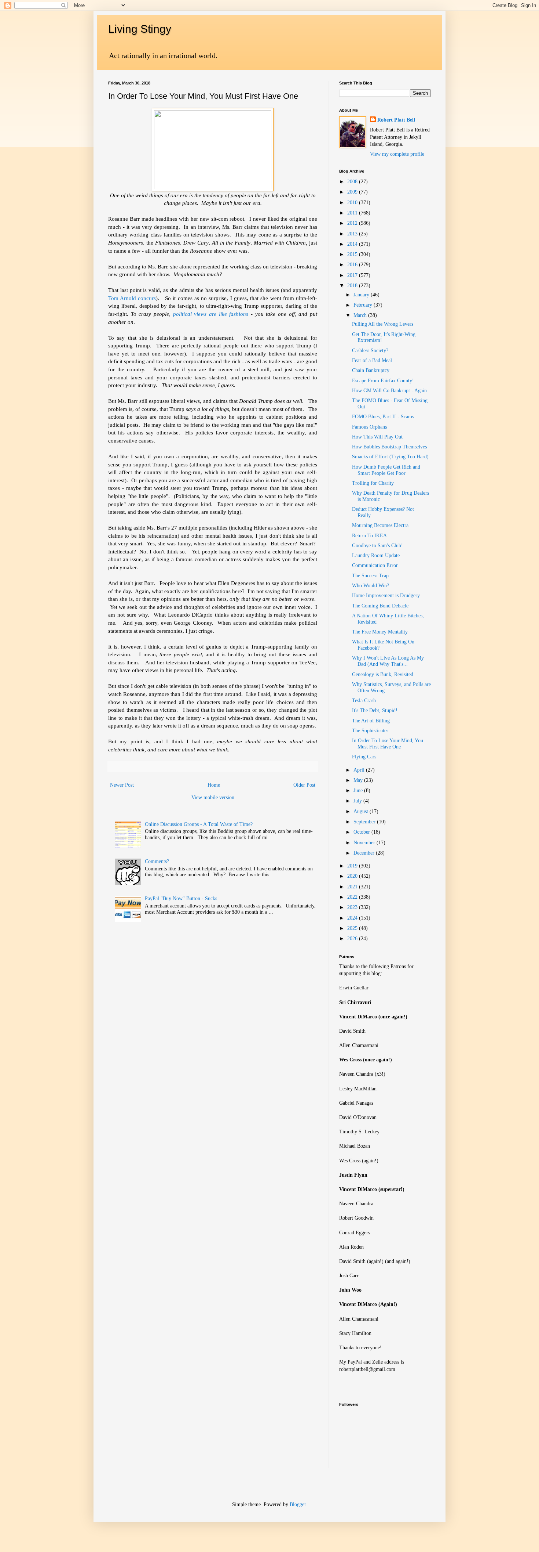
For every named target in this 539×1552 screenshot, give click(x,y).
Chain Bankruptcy (370, 370)
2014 (353, 244)
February (363, 305)
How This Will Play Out (377, 437)
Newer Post (122, 785)
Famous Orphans (369, 427)
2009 (353, 192)
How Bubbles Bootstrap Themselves (389, 447)
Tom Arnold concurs (132, 298)
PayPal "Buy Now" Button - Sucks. (182, 898)
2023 (353, 907)
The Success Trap (370, 575)
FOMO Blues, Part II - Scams (383, 416)
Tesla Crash (364, 700)
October (362, 832)
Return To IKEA (369, 535)
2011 (353, 213)
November (365, 842)
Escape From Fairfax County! (383, 380)
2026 (353, 938)
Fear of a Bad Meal (372, 360)
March (360, 315)
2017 (353, 275)
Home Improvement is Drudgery (386, 595)
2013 (353, 234)
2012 (353, 223)
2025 (353, 928)
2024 (353, 918)
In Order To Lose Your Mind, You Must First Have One (387, 744)
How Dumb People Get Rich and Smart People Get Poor (386, 470)
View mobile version (212, 797)
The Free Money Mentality (380, 632)
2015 (353, 254)
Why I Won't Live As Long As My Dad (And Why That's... (388, 661)
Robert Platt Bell (396, 120)
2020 (353, 876)
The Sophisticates (370, 730)
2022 (353, 897)
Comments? (157, 861)
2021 (353, 886)
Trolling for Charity (373, 483)
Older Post (304, 785)
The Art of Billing (371, 720)
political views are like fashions (211, 314)
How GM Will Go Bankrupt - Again (389, 390)
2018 (353, 285)
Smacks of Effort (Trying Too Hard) (390, 456)
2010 (353, 202)
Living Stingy (139, 29)
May (358, 780)
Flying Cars (364, 756)
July (358, 801)
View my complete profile (397, 154)
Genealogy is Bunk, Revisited (382, 674)
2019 (353, 866)
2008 (353, 181)
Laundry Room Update (376, 555)
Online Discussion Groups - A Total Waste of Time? (199, 824)
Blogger (298, 1504)
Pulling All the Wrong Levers (382, 324)
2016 (353, 264)
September (365, 821)
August (361, 811)
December (364, 853)
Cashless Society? (370, 350)
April (359, 770)
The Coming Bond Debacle (380, 606)
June (358, 790)
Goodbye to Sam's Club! (377, 545)
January (362, 294)
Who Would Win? (370, 585)
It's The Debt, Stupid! (374, 710)
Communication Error (375, 565)
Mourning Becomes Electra (380, 525)
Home (214, 785)
